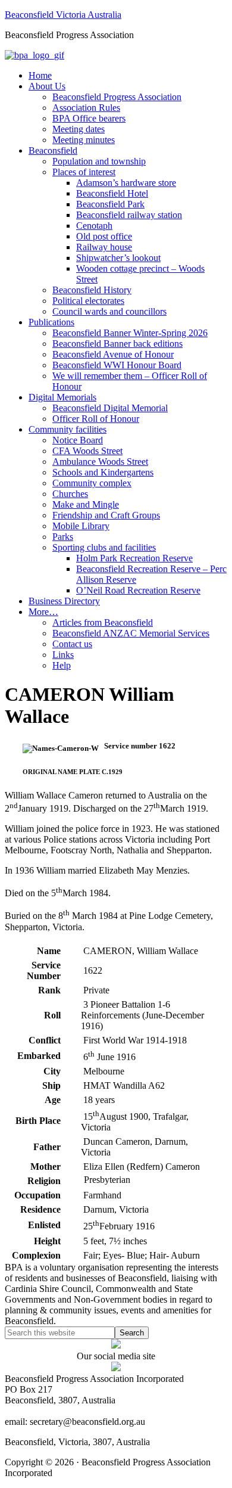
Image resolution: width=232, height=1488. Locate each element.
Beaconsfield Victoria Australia (63, 15)
